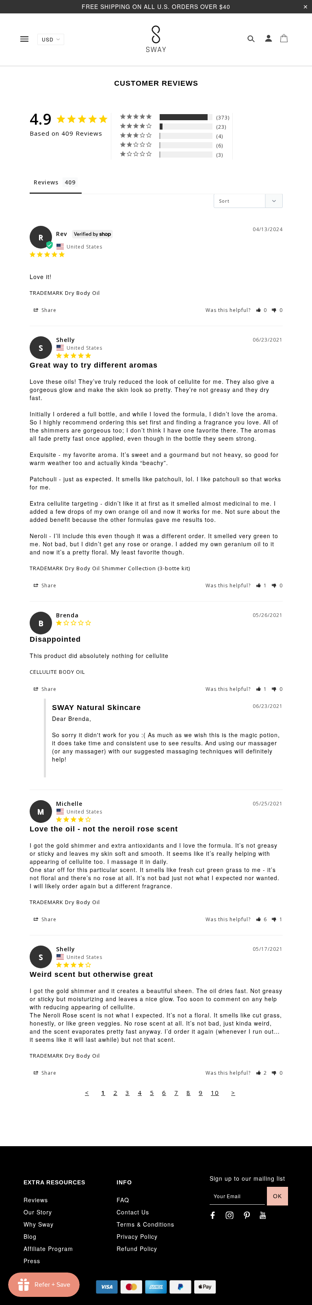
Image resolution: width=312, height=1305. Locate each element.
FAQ (123, 1200)
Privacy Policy (137, 1236)
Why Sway (39, 1224)
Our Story (38, 1212)
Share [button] (48, 310)
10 (215, 1093)
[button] (261, 310)
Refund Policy (137, 1248)
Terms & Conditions (145, 1224)
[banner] (156, 39)
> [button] (233, 1093)
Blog (30, 1236)
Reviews (36, 1200)
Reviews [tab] (46, 182)
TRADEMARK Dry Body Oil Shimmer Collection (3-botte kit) (110, 568)
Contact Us (133, 1212)
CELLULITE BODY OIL (57, 671)
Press (32, 1261)
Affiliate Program (48, 1248)
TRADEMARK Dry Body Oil (65, 292)
